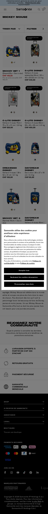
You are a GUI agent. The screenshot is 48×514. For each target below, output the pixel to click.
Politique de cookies (27, 263)
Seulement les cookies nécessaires (24, 277)
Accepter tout (24, 270)
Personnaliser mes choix (24, 284)
